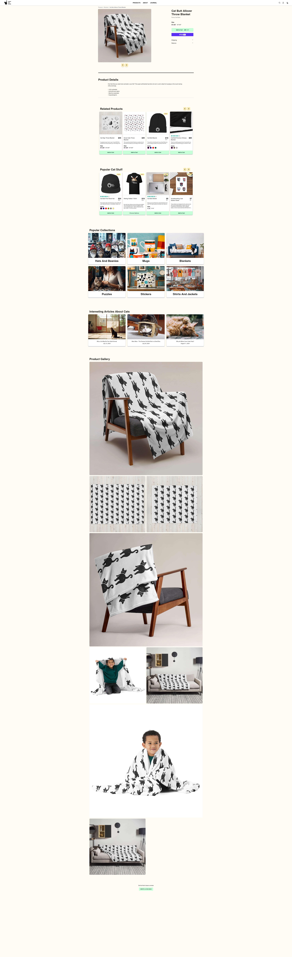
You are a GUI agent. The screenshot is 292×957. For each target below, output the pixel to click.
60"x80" (179, 25)
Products (136, 3)
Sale (166, 113)
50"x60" (173, 25)
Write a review (146, 889)
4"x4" (149, 208)
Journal (153, 3)
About (145, 3)
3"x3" (152, 208)
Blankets (106, 7)
